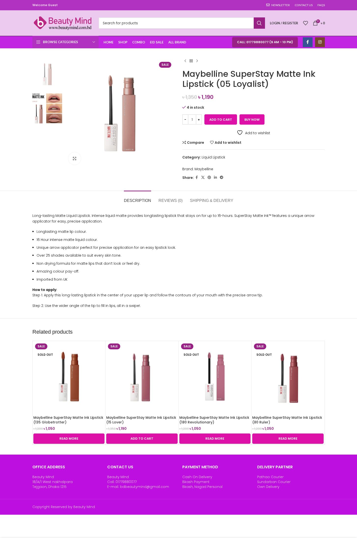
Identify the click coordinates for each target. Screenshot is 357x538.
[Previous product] (185, 61)
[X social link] (203, 177)
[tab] (137, 198)
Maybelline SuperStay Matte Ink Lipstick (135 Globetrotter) (68, 420)
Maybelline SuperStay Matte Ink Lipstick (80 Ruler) (287, 420)
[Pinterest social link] (209, 177)
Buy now (252, 119)
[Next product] (197, 61)
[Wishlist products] (305, 23)
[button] (142, 438)
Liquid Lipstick (213, 157)
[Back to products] (191, 61)
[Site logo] (63, 22)
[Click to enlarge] (74, 158)
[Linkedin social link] (215, 177)
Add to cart (220, 119)
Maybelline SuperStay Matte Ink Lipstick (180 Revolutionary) (214, 420)
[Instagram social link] (320, 42)
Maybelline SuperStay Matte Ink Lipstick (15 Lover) (141, 420)
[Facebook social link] (308, 42)
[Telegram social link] (221, 177)
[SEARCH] (259, 23)
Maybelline (204, 169)
